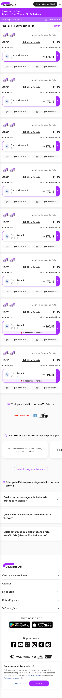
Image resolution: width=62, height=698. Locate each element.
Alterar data (54, 20)
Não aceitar (20, 683)
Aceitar (39, 683)
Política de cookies (33, 675)
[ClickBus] (8, 4)
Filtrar (57, 25)
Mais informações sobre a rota (31, 469)
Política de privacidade (13, 678)
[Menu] (60, 4)
